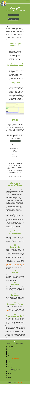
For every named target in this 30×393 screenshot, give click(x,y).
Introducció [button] (13, 19)
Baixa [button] (13, 15)
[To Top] (15, 341)
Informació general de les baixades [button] (15, 144)
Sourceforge (10, 346)
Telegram (10, 354)
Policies (9, 377)
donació (7, 300)
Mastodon (10, 355)
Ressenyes (10, 367)
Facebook (10, 352)
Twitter (9, 350)
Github (9, 348)
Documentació (15, 358)
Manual (9, 361)
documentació (11, 236)
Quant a (10, 373)
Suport (9, 372)
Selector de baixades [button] (15, 141)
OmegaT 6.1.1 (14, 148)
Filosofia (10, 375)
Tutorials (10, 363)
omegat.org (19, 382)
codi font (8, 310)
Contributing (10, 365)
